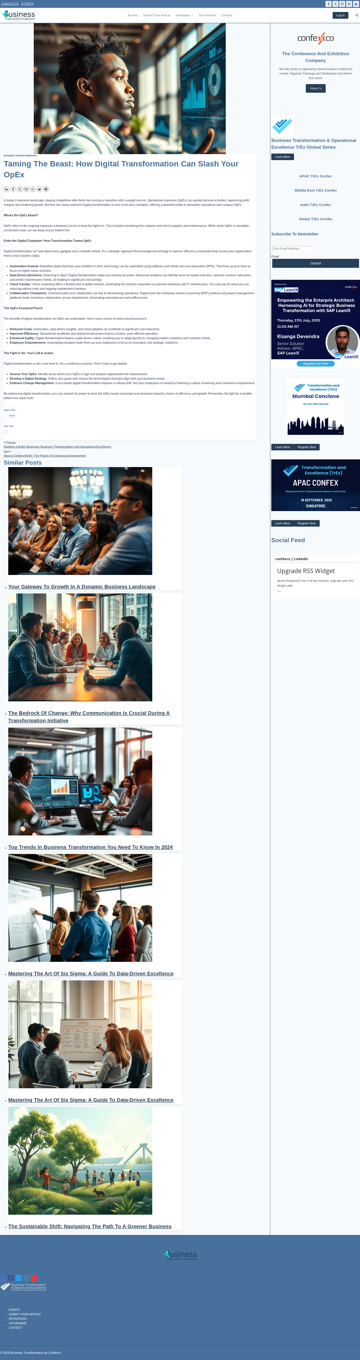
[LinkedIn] (6, 189)
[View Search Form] (357, 15)
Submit (315, 263)
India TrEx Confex (315, 205)
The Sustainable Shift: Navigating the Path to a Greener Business (90, 1226)
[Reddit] (39, 189)
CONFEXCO (10, 4)
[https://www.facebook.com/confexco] (329, 4)
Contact (226, 15)
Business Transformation (20, 156)
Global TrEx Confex (315, 219)
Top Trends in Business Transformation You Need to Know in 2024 (90, 847)
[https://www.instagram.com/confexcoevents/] (342, 4)
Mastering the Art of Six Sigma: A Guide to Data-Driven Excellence (91, 973)
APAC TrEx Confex (315, 176)
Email (275, 256)
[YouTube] (34, 1278)
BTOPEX (27, 4)
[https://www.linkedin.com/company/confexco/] (356, 4)
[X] (19, 189)
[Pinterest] (46, 189)
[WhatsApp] (33, 189)
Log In (340, 15)
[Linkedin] (3, 1278)
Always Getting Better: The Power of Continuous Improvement (45, 453)
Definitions (18, 1318)
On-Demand (207, 15)
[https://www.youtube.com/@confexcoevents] (349, 4)
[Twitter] (19, 1278)
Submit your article (156, 15)
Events (133, 15)
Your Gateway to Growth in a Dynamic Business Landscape (82, 587)
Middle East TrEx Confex (316, 190)
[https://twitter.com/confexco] (335, 4)
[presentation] (95, 525)
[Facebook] (13, 189)
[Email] (26, 189)
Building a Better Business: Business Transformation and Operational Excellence (57, 444)
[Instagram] (26, 1278)
